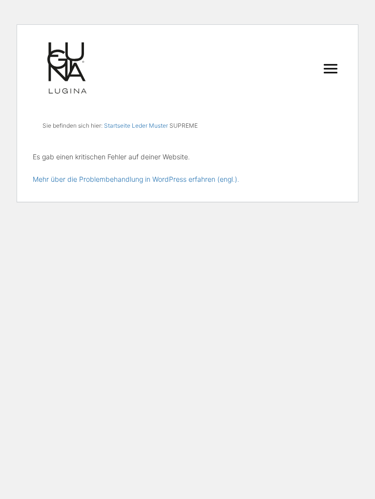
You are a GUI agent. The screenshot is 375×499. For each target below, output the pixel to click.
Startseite (117, 125)
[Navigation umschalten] (330, 68)
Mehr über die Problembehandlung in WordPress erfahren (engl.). (136, 179)
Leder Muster (150, 125)
